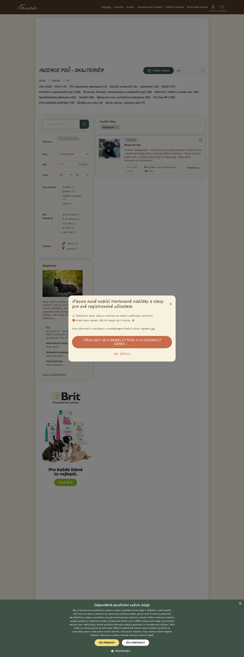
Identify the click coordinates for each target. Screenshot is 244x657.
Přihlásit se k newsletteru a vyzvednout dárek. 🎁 (122, 342)
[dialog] (122, 628)
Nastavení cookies (110, 635)
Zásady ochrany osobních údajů (137, 635)
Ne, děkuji (122, 354)
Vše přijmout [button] (107, 642)
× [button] (240, 603)
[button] (122, 651)
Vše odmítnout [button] (135, 642)
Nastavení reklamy (131, 631)
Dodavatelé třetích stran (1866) (124, 620)
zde (153, 328)
